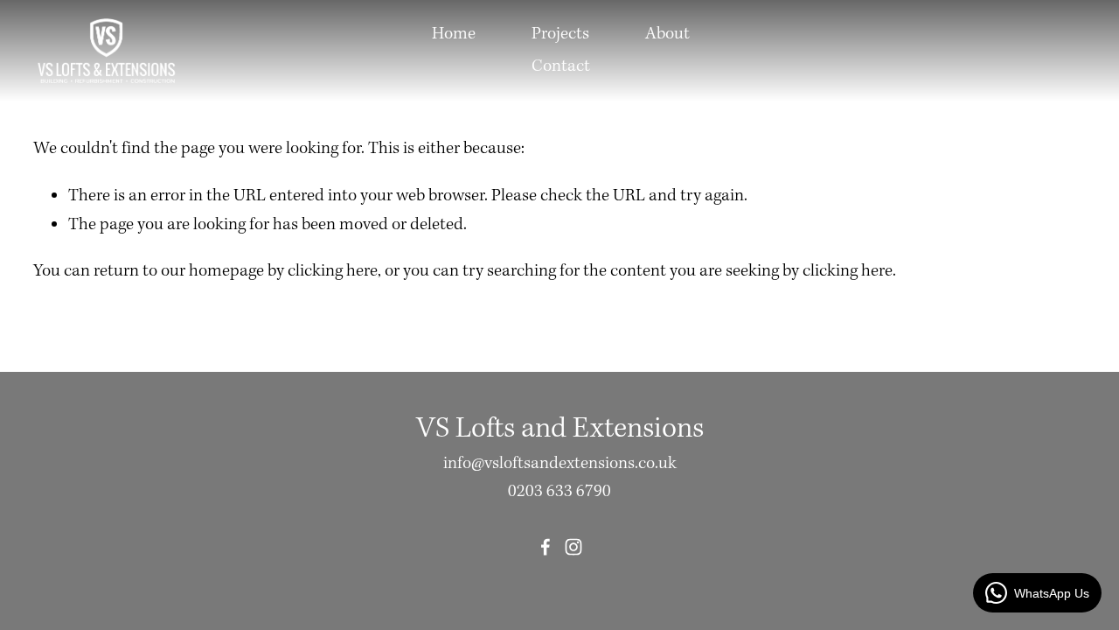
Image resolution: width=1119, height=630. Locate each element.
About (667, 34)
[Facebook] (545, 547)
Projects (560, 34)
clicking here (333, 271)
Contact (561, 66)
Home (454, 34)
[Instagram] (573, 547)
